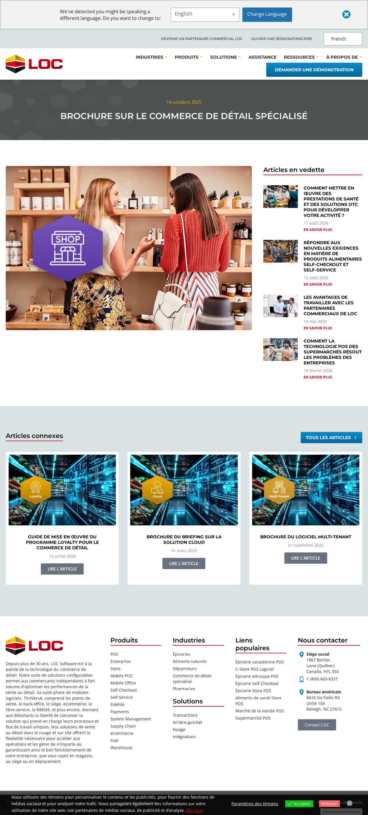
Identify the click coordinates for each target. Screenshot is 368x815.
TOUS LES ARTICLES (328, 437)
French (338, 39)
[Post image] (62, 490)
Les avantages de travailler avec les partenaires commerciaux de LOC (330, 305)
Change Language (267, 14)
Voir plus (194, 810)
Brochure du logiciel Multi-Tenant (305, 536)
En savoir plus (318, 229)
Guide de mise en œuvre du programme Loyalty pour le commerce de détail (62, 542)
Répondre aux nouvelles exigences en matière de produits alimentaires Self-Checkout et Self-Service (333, 256)
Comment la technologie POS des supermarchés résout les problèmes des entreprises (333, 352)
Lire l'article (62, 569)
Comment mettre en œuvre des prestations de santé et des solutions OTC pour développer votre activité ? (331, 201)
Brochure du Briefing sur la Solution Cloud (184, 539)
